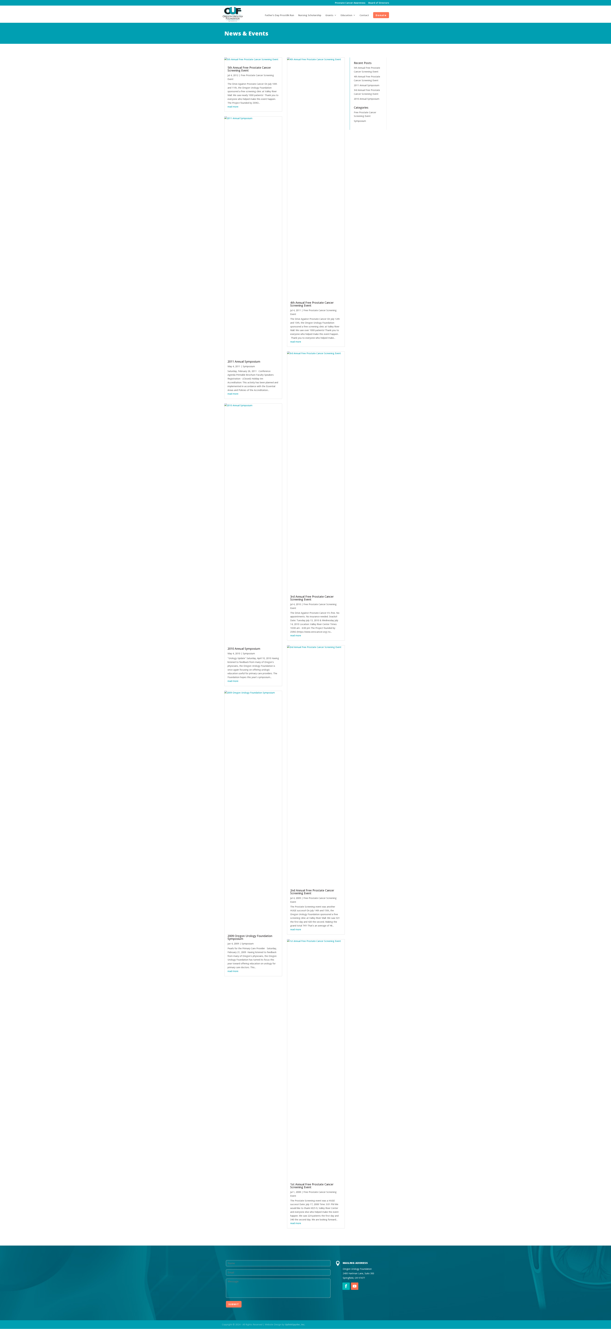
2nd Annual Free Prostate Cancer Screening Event (312, 891)
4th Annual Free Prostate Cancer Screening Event (312, 304)
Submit (233, 1304)
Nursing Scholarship (309, 15)
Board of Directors (378, 3)
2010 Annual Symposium (244, 648)
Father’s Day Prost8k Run (279, 15)
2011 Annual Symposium (244, 361)
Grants (329, 15)
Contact (364, 15)
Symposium (249, 366)
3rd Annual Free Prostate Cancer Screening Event (312, 598)
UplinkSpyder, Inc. (295, 1324)
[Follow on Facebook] (346, 1286)
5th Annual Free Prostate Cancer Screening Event (249, 69)
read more (233, 106)
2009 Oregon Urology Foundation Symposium (250, 937)
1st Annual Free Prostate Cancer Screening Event (312, 1185)
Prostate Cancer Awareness (350, 3)
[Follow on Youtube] (354, 1286)
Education (346, 15)
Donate (381, 15)
